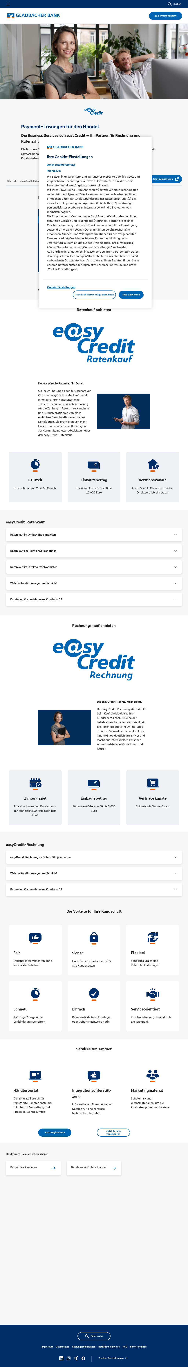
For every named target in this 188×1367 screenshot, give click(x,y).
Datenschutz (62, 1346)
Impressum (47, 1346)
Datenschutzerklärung (61, 165)
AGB (125, 1346)
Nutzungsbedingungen (83, 1346)
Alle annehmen (131, 294)
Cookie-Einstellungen (61, 287)
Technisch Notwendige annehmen (94, 294)
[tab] (12, 181)
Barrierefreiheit (138, 1346)
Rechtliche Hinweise (109, 1346)
